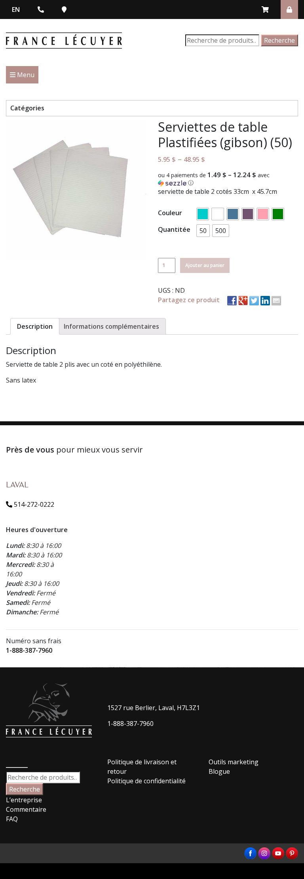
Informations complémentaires (111, 326)
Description (35, 326)
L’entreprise (24, 800)
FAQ (12, 819)
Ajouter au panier (204, 265)
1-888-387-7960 (29, 650)
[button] (228, 179)
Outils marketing (233, 762)
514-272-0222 (33, 504)
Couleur (170, 212)
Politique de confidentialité (146, 781)
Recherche (279, 40)
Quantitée (174, 229)
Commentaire (26, 809)
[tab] (34, 326)
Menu (24, 74)
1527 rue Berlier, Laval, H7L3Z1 (153, 707)
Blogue (219, 771)
